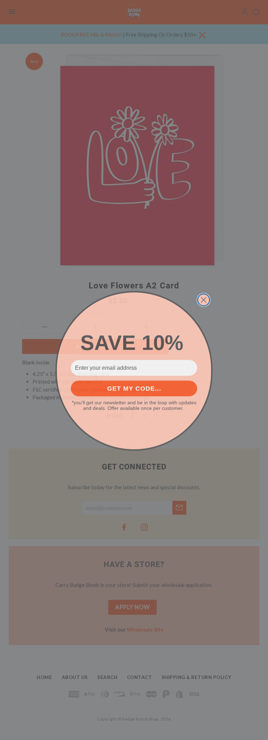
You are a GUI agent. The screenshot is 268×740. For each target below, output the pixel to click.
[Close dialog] (204, 299)
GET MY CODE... (134, 387)
